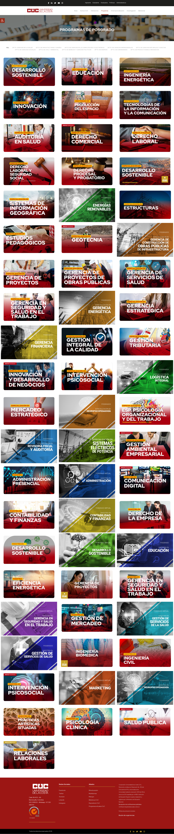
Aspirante (88, 3)
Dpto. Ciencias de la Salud (22, 47)
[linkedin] (51, 3)
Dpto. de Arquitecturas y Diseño (49, 47)
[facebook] (48, 3)
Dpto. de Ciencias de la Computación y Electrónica (84, 47)
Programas (104, 11)
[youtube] (59, 3)
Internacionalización (117, 11)
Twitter (61, 793)
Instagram (62, 803)
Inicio (75, 11)
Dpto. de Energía (101, 50)
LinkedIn (61, 800)
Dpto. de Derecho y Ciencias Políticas (76, 50)
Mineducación (93, 790)
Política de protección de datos (127, 811)
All (7, 47)
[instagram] (62, 3)
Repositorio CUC (94, 803)
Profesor (112, 3)
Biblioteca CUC (94, 800)
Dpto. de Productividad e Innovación (145, 50)
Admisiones (95, 11)
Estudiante (96, 3)
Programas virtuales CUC (97, 806)
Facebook (62, 790)
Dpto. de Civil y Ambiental (49, 50)
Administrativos (121, 3)
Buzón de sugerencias (126, 815)
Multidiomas (93, 793)
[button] (2, 20)
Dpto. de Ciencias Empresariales (120, 47)
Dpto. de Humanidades (119, 50)
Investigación (131, 11)
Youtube (62, 797)
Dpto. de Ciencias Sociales (25, 50)
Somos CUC (84, 11)
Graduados (104, 3)
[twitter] (55, 3)
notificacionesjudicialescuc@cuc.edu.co (129, 807)
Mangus (91, 797)
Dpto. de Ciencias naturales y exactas (151, 47)
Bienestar (141, 11)
